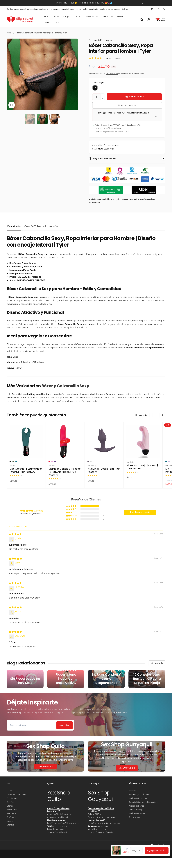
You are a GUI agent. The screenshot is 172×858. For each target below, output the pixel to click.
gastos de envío (112, 73)
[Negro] (95, 87)
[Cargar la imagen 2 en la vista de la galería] (42, 119)
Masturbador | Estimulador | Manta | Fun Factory (26, 470)
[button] (46, 17)
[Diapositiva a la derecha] (143, 3)
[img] (15, 534)
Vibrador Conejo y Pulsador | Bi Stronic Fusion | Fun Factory (65, 472)
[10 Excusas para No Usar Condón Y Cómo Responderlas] (106, 679)
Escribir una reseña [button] (140, 512)
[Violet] (55, 461)
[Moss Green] (13, 461)
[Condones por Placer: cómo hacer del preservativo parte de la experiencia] (65, 679)
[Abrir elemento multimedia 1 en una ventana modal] (42, 74)
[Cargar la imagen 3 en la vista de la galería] (54, 119)
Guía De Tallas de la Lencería (41, 226)
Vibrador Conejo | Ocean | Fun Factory (142, 467)
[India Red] (49, 461)
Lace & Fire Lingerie (101, 40)
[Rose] (91, 461)
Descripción (14, 226)
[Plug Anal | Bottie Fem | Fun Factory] (104, 453)
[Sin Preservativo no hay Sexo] (25, 679)
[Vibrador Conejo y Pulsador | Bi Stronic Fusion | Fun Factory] (65, 453)
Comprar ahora (127, 105)
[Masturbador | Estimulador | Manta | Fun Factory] (26, 453)
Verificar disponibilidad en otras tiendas (112, 132)
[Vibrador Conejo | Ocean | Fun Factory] (143, 453)
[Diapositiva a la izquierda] (29, 3)
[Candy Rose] (52, 461)
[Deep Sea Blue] (16, 461)
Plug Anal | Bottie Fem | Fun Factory (103, 470)
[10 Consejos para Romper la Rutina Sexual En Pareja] (146, 679)
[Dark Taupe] (88, 461)
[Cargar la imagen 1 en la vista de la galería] (30, 119)
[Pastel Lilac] (169, 461)
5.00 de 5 (39, 510)
